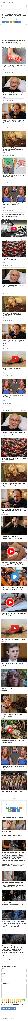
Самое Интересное (8, 2)
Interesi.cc (11, 19)
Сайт (2, 978)
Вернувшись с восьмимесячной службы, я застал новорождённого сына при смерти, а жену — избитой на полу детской (14, 924)
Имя (2, 968)
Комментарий (5, 983)
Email (3, 973)
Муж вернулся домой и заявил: (12, 883)
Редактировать (7, 832)
